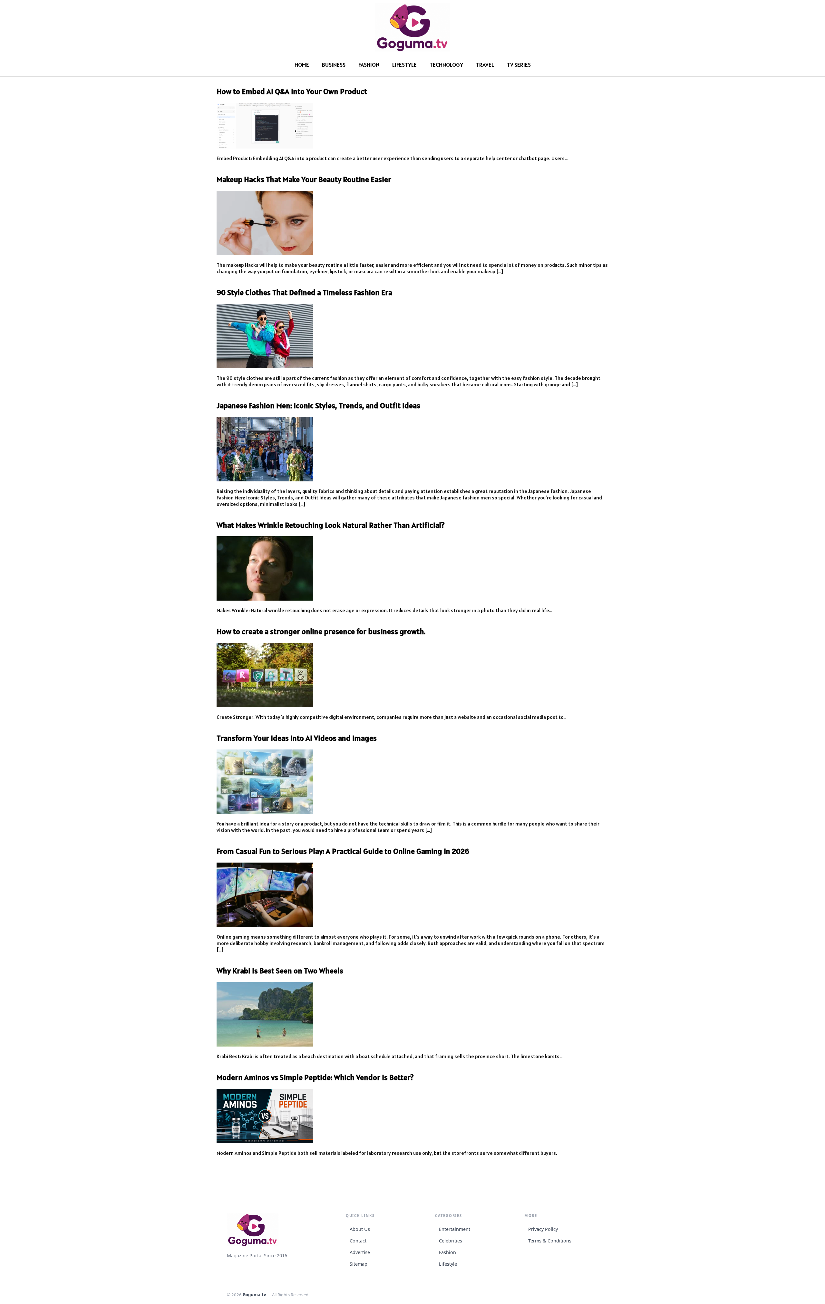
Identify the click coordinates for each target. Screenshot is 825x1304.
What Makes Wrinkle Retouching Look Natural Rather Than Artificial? (331, 525)
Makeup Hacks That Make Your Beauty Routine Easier (304, 179)
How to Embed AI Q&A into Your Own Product (292, 91)
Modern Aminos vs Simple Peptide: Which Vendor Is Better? (315, 1077)
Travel (485, 64)
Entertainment (454, 1229)
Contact (358, 1241)
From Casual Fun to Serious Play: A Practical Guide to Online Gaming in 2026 (343, 851)
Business (333, 64)
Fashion (368, 64)
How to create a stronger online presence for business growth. (321, 631)
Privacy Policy (543, 1229)
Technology (446, 64)
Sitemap (358, 1264)
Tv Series (519, 64)
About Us (360, 1229)
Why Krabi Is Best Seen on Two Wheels (280, 971)
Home (302, 64)
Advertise (360, 1252)
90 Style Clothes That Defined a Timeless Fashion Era (304, 292)
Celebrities (450, 1241)
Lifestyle (404, 64)
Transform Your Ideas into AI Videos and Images (297, 738)
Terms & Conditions (549, 1241)
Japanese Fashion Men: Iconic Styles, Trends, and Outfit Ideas (318, 406)
